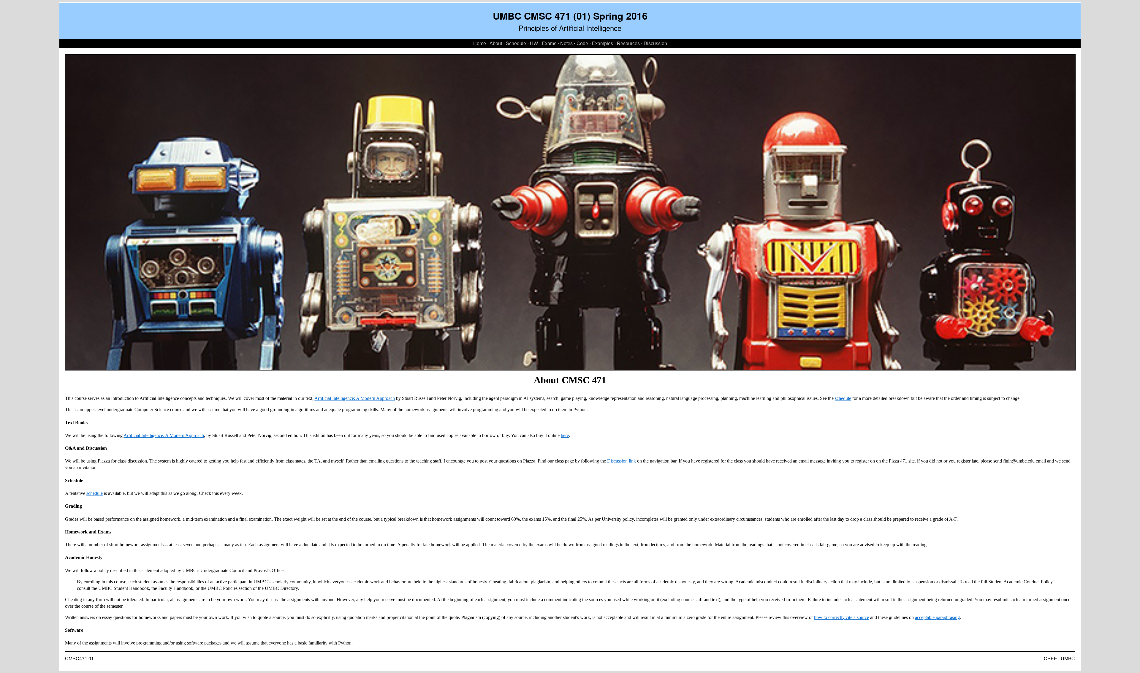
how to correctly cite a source (841, 617)
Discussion (655, 43)
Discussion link (621, 460)
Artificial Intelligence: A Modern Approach (354, 398)
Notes (566, 43)
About (496, 43)
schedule (843, 398)
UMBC (1068, 658)
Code (582, 43)
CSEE (1050, 658)
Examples (602, 43)
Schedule (516, 43)
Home (479, 43)
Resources (628, 43)
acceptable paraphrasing (937, 617)
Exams (549, 43)
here (565, 435)
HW (534, 43)
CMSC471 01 (79, 658)
